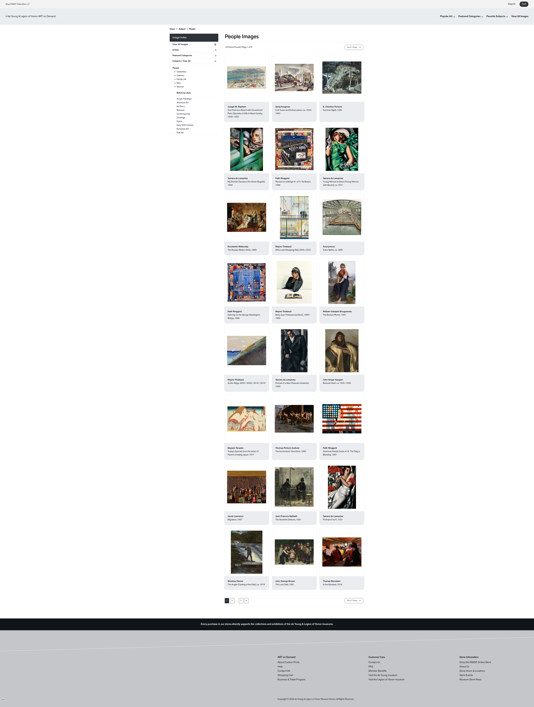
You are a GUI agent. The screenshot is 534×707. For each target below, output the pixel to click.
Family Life (181, 79)
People (175, 68)
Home (172, 29)
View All (187, 61)
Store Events (466, 675)
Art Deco (181, 106)
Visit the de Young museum (383, 675)
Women (180, 87)
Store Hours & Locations (472, 671)
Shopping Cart (285, 675)
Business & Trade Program (292, 680)
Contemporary (183, 114)
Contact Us (374, 662)
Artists (175, 50)
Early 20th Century (185, 125)
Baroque (181, 110)
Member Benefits (378, 671)
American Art (183, 103)
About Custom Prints (289, 662)
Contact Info (284, 671)
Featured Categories (182, 55)
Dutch (179, 121)
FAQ (371, 667)
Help (280, 667)
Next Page (352, 47)
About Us (464, 667)
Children (180, 76)
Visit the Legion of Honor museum (387, 680)
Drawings (181, 118)
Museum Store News (470, 680)
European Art (183, 129)
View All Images (519, 16)
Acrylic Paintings (184, 99)
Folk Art (180, 133)
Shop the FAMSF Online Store (475, 662)
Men (179, 83)
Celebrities (181, 72)
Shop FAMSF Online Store (16, 4)
